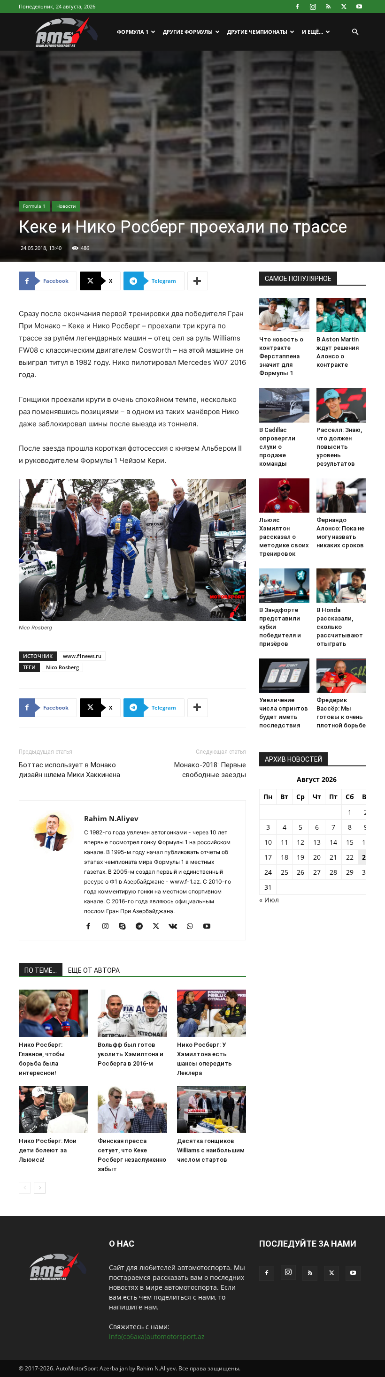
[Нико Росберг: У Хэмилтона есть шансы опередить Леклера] (211, 1013)
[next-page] (40, 1188)
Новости (66, 206)
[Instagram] (313, 6)
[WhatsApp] (193, 926)
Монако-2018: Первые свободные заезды (210, 770)
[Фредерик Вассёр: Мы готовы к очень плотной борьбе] (341, 675)
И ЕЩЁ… (312, 31)
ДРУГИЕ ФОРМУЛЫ (188, 31)
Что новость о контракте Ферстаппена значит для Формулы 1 (281, 356)
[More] (197, 281)
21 (333, 857)
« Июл (269, 899)
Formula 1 (34, 206)
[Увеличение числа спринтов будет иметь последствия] (284, 675)
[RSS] (328, 6)
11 (284, 842)
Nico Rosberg (62, 667)
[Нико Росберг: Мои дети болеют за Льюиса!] (53, 1109)
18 (284, 857)
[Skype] (125, 926)
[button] (355, 32)
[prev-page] (25, 1188)
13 (317, 842)
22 (350, 857)
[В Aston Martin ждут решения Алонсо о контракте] (341, 315)
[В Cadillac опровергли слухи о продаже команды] (284, 405)
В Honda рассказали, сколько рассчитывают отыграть (339, 626)
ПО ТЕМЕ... (40, 970)
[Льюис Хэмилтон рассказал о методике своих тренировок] (284, 495)
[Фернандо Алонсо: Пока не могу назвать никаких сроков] (341, 495)
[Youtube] (359, 6)
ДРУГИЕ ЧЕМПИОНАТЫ (257, 31)
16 (366, 842)
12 (300, 842)
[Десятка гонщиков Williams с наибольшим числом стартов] (211, 1109)
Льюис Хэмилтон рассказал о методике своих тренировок (284, 536)
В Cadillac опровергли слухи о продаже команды (277, 446)
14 (333, 842)
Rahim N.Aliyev (111, 818)
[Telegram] (142, 926)
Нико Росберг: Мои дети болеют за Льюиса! (48, 1150)
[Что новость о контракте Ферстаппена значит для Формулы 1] (284, 315)
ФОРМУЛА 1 (132, 31)
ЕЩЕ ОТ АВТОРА (94, 970)
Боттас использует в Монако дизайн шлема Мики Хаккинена (69, 770)
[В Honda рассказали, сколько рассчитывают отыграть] (341, 585)
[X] (344, 6)
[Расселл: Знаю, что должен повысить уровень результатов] (341, 405)
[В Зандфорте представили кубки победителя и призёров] (284, 585)
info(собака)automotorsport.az (157, 1336)
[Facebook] (297, 6)
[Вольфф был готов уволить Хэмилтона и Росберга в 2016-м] (132, 1013)
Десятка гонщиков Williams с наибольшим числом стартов (211, 1150)
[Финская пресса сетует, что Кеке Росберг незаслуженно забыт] (132, 1109)
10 (268, 842)
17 (268, 857)
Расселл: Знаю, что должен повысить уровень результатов (339, 446)
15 (350, 842)
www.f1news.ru (82, 655)
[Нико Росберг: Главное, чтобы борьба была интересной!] (53, 1013)
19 (300, 857)
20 (317, 857)
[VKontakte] (176, 926)
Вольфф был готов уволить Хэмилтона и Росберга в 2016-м (130, 1054)
